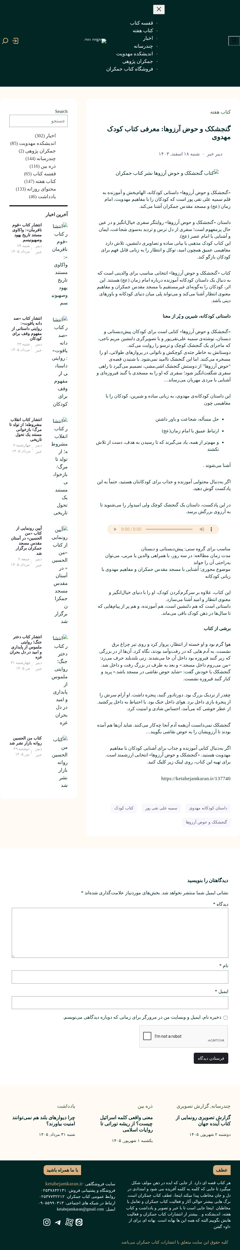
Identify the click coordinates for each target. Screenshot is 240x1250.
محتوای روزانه (41, 189)
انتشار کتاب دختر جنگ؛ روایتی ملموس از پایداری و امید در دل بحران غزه (26, 646)
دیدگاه (220, 904)
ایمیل (221, 991)
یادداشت (47, 196)
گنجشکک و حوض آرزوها (206, 822)
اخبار (51, 135)
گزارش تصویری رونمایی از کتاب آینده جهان (203, 1120)
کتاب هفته (220, 112)
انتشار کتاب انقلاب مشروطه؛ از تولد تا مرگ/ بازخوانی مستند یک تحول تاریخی (25, 429)
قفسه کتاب (44, 174)
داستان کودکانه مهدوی (208, 808)
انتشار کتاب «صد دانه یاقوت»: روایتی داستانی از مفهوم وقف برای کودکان (27, 328)
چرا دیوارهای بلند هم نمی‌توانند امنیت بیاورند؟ (43, 1120)
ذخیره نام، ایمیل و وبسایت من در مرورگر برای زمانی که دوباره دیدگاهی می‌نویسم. (142, 1017)
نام (223, 965)
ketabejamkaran (192, 778)
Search (61, 111)
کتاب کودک (123, 808)
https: (167, 778)
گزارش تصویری (192, 1106)
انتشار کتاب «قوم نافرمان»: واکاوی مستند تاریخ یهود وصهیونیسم (27, 232)
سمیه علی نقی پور (161, 808)
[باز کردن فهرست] (234, 41)
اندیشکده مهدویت (37, 143)
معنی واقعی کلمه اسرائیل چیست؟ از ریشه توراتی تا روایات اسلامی (126, 1123)
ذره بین (48, 166)
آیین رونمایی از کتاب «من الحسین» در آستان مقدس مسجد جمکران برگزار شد (26, 541)
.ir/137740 (220, 778)
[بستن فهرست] (159, 9)
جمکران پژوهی (40, 151)
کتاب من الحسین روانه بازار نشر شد (25, 740)
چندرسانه (46, 158)
